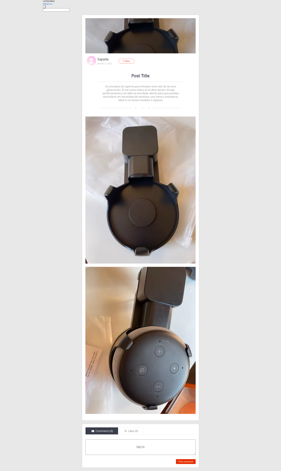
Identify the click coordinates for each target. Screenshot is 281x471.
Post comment (185, 461)
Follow (126, 61)
